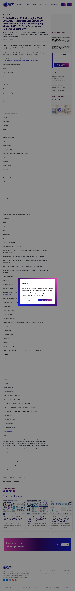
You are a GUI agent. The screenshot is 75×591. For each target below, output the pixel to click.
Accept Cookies (45, 300)
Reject (29, 300)
